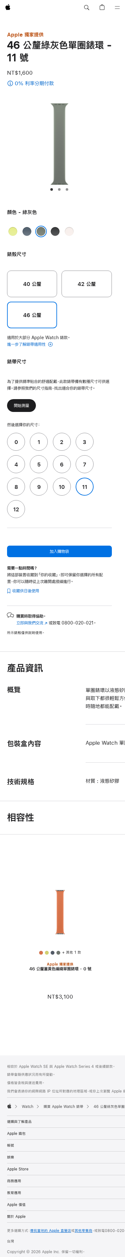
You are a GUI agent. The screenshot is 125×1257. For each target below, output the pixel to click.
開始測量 (21, 405)
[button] (86, 7)
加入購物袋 (59, 551)
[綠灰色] (41, 231)
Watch (27, 1107)
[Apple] (9, 1106)
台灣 (10, 1241)
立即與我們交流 (31, 623)
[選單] (117, 7)
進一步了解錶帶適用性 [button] (27, 344)
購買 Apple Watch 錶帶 (63, 1107)
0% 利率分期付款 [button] (47, 83)
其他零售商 (83, 1231)
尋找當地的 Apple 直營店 (50, 1231)
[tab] (51, 189)
